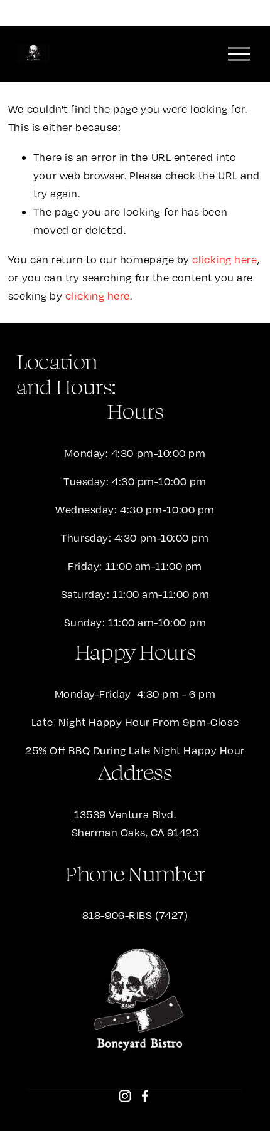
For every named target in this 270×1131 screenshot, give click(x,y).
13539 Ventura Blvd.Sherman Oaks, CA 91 (125, 823)
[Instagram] (125, 1096)
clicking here (224, 259)
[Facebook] (145, 1096)
